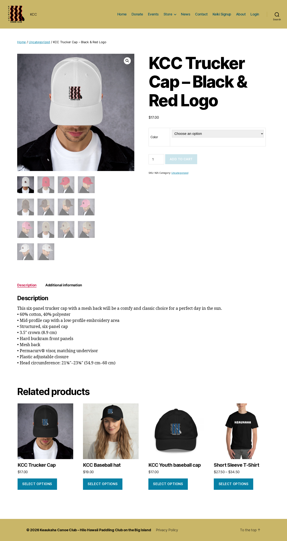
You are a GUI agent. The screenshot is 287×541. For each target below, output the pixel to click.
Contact (201, 14)
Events (153, 14)
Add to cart (181, 159)
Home (122, 14)
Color (154, 137)
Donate (137, 14)
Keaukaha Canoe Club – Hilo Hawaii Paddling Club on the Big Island (95, 530)
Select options (37, 484)
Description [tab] (27, 285)
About (241, 14)
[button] (127, 60)
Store (168, 14)
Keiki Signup (222, 14)
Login (254, 14)
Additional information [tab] (63, 285)
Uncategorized (39, 42)
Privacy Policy (167, 530)
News (185, 14)
